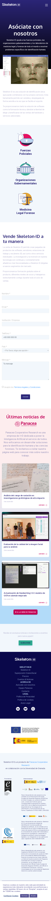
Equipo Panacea (25, 688)
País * (4, 347)
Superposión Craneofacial (25, 673)
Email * (5, 307)
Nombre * (6, 294)
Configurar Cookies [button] (11, 896)
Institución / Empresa (11, 320)
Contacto (25, 691)
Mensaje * (6, 360)
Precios (25, 676)
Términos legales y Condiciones (27, 387)
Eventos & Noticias (25, 679)
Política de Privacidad (25, 696)
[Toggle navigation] (46, 5)
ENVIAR (25, 397)
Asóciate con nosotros (25, 685)
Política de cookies (26, 700)
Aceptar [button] (33, 896)
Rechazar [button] (25, 896)
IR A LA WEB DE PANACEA (25, 612)
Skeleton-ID (25, 670)
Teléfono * (6, 333)
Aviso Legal (25, 703)
